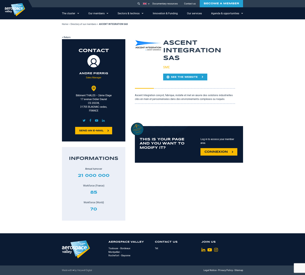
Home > (66, 24)
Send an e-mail (91, 131)
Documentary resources (165, 3)
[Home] (15, 9)
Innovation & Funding (165, 13)
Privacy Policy (225, 270)
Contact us (190, 3)
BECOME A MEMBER (221, 3)
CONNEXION (216, 152)
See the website (184, 77)
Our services (194, 13)
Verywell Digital (84, 270)
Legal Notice (210, 270)
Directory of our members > (84, 24)
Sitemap (238, 270)
